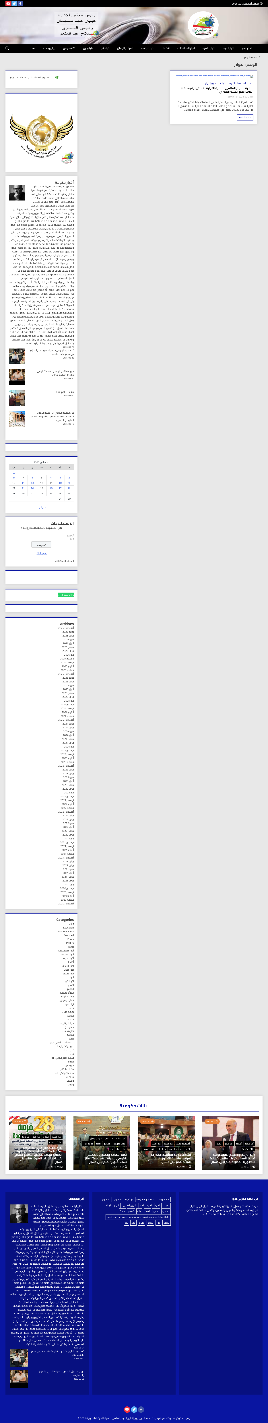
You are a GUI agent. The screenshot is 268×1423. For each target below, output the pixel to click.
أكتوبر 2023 (68, 758)
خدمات (70, 1019)
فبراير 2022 (68, 834)
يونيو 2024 (68, 727)
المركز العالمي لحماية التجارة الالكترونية (106, 1418)
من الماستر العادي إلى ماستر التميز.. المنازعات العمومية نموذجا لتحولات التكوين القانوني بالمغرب (52, 416)
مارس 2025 (67, 693)
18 (51, 488)
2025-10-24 (118, 1167)
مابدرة (141, 1223)
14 (23, 482)
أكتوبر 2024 (68, 712)
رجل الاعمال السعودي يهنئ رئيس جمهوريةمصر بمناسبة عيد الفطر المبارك (138, 1217)
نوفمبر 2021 (67, 846)
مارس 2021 (67, 876)
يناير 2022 (69, 838)
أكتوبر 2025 (68, 666)
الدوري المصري (129, 1205)
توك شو (105, 48)
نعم (69, 535)
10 (60, 482)
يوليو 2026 (68, 631)
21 (23, 488)
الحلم (142, 1205)
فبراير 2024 (68, 742)
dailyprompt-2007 (145, 1199)
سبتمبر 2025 (67, 670)
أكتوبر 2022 (68, 804)
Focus (70, 939)
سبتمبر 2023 (67, 762)
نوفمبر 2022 (67, 800)
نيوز (126, 1223)
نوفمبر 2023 (67, 754)
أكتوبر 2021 (68, 850)
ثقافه (71, 1008)
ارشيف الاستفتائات (64, 560)
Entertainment (66, 931)
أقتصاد (166, 48)
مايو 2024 (68, 731)
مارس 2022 (67, 830)
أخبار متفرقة (67, 954)
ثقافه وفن (69, 48)
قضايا (71, 1061)
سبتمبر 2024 (67, 716)
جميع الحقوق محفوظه (178, 1418)
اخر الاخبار (222, 83)
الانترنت (167, 1205)
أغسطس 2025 (66, 673)
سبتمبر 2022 (67, 807)
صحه (32, 48)
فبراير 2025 (68, 696)
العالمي (166, 1211)
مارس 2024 (67, 739)
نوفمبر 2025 (67, 662)
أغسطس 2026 (66, 628)
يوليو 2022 (68, 815)
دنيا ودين (88, 48)
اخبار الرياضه (147, 48)
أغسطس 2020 (66, 903)
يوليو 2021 (68, 861)
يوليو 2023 (68, 769)
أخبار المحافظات (186, 48)
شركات (167, 1223)
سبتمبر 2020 (67, 899)
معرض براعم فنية (65, 392)
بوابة (139, 1211)
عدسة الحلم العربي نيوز (62, 1042)
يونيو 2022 (68, 819)
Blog (71, 923)
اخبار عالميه (209, 48)
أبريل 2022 (68, 827)
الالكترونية (105, 1199)
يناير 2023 (69, 792)
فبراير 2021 (68, 880)
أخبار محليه (248, 83)
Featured (69, 935)
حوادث (70, 1015)
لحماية (150, 1223)
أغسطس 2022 (66, 811)
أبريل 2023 (68, 781)
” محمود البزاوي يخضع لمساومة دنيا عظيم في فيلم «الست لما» (52, 352)
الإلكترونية (129, 1199)
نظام (133, 1223)
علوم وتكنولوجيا (209, 83)
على (158, 1223)
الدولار (116, 1205)
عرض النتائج (41, 553)
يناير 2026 (69, 654)
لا (70, 539)
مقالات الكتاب (67, 1069)
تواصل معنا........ (66, 595)
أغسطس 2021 (66, 857)
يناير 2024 (69, 746)
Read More (245, 117)
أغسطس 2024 (66, 719)
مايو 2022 (68, 823)
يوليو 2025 (68, 677)
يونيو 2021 (68, 865)
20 (32, 488)
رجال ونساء (49, 48)
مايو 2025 (68, 685)
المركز (147, 1211)
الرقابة (108, 1205)
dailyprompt (164, 1199)
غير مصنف (68, 1050)
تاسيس (131, 1211)
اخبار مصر (247, 48)
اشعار (71, 985)
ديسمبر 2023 (67, 750)
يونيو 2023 (68, 773)
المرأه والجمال (125, 48)
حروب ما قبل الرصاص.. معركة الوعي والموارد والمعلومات (55, 373)
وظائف (70, 1080)
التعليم (70, 988)
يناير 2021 (69, 884)
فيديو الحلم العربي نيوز (62, 1057)
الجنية (149, 1205)
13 (32, 482)
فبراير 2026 (68, 651)
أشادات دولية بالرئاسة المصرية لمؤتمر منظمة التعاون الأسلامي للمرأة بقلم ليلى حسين (169, 1158)
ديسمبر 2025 (67, 658)
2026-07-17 (247, 1167)
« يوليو (42, 507)
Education (68, 927)
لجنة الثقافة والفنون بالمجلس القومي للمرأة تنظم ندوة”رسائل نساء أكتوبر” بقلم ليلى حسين (105, 1158)
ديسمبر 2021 (67, 842)
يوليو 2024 (68, 723)
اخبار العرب (228, 48)
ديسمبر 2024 (67, 704)
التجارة (157, 1205)
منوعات (70, 1076)
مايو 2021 (68, 869)
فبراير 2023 (68, 788)
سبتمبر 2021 (67, 853)
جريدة (122, 1211)
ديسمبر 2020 (67, 888)
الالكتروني (117, 1199)
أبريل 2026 (68, 643)
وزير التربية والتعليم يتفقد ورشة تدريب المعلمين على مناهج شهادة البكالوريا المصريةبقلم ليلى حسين (232, 1158)
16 (69, 488)
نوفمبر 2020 (67, 892)
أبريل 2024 (68, 735)
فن (72, 1054)
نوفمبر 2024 (67, 708)
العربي (156, 1211)
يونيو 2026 (68, 635)
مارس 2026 (67, 647)
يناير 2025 (69, 700)
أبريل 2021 (68, 873)
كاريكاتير (69, 1065)
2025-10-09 (54, 1167)
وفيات (70, 1084)
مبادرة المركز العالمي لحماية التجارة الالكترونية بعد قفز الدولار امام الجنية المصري (217, 89)
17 (60, 488)
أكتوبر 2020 (68, 895)
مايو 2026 (68, 639)
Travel (70, 946)
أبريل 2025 (68, 689)
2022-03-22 (244, 97)
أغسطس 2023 (66, 765)
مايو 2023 (68, 777)
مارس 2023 (67, 784)
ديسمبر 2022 (67, 796)
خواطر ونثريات (67, 1023)
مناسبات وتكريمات (64, 1073)
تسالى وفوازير (67, 1000)
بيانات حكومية (67, 996)
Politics (70, 943)
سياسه (70, 1034)
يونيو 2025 (68, 681)
